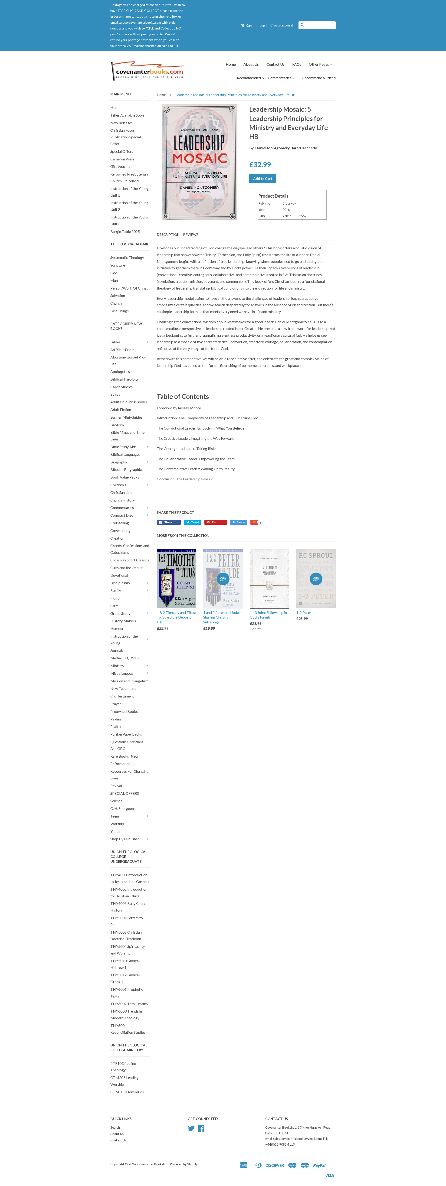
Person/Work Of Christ (129, 288)
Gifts (114, 605)
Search (115, 1127)
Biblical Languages (125, 454)
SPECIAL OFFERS (124, 793)
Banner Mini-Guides (126, 417)
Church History (122, 500)
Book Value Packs (124, 477)
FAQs (296, 64)
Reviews (190, 234)
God (113, 272)
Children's (118, 484)
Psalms (116, 719)
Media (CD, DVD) (124, 658)
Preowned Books (124, 711)
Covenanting (120, 530)
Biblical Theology (124, 379)
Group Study (120, 613)
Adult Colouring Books (128, 402)
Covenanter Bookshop (152, 1164)
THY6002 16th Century (129, 1003)
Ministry (117, 665)
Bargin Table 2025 (125, 231)
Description (168, 234)
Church (116, 303)
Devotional (119, 575)
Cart (249, 25)
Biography (118, 462)
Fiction (115, 598)
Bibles (115, 342)
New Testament (123, 688)
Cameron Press (122, 159)
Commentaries (122, 507)
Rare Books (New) (125, 756)
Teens (115, 816)
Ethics (115, 394)
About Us (251, 64)
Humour (117, 628)
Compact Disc (121, 515)
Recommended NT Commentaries (264, 77)
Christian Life (120, 492)
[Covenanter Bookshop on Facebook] (201, 1130)
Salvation (117, 295)
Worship (117, 823)
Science (116, 800)
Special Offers (121, 151)
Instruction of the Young (124, 639)
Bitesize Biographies (126, 469)
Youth (115, 831)
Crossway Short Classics (129, 560)
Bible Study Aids (123, 446)
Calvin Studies (121, 386)
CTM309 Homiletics (127, 1092)
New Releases (121, 123)
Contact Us (275, 64)
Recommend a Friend (319, 77)
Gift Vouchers (121, 166)
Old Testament (122, 696)
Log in (264, 25)
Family (115, 590)
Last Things (119, 311)
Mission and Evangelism (129, 681)
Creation (117, 538)
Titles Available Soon (127, 115)
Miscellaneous (121, 673)
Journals (117, 650)
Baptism (117, 425)
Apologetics (120, 371)
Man (114, 280)
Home (231, 64)
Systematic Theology (127, 257)
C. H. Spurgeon (122, 808)
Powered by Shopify (184, 1164)
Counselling (119, 523)
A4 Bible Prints (122, 349)
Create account (281, 25)
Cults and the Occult (126, 567)
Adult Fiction (120, 409)
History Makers (123, 621)
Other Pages (319, 64)
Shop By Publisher (124, 839)
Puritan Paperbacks (126, 734)
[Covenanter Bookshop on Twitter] (191, 1130)
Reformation (120, 763)
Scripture (117, 265)
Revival (116, 785)
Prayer (115, 703)
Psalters (116, 726)
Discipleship (120, 582)
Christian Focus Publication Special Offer (125, 137)
